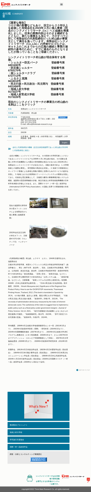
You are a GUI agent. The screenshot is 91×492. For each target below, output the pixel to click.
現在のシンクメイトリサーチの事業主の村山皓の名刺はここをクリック (38, 103)
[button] (61, 4)
